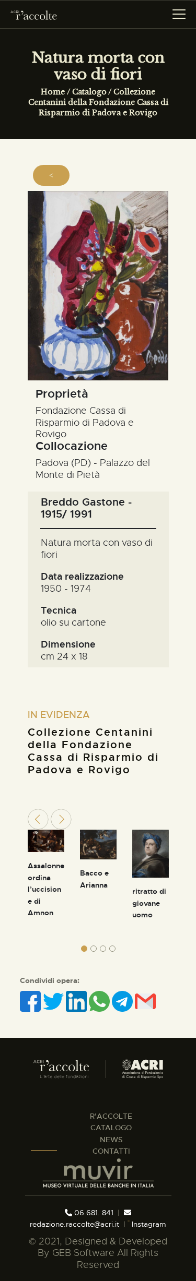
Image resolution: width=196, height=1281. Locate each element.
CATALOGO (111, 1127)
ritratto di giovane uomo (149, 903)
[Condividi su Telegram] (123, 1001)
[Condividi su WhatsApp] (100, 1001)
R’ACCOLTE (111, 1116)
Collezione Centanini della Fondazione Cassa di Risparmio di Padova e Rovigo (98, 102)
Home (53, 92)
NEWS (111, 1139)
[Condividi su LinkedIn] (77, 1001)
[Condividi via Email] (145, 1001)
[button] (84, 948)
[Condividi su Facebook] (31, 1001)
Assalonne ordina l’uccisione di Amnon (46, 889)
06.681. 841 (92, 1212)
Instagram (148, 1224)
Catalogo (89, 92)
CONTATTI (111, 1151)
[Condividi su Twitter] (54, 1001)
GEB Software (83, 1253)
